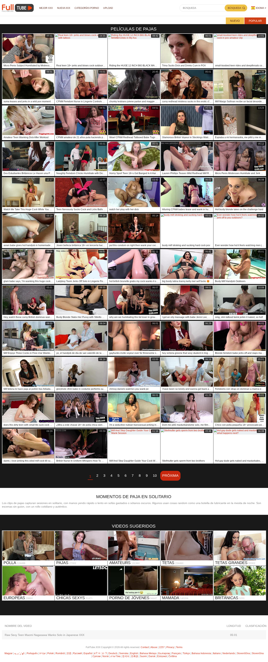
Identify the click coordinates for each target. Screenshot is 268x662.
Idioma (260, 8)
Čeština (173, 656)
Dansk (152, 656)
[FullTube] (18, 8)
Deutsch (112, 653)
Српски (97, 656)
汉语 (69, 653)
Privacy (170, 647)
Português (32, 653)
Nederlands (228, 653)
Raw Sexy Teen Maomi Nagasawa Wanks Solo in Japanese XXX (44, 634)
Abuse (153, 647)
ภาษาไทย (115, 656)
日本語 (134, 656)
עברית (42, 653)
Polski (50, 653)
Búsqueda (234, 8)
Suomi (143, 656)
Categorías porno (87, 8)
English (134, 653)
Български (164, 653)
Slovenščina (243, 653)
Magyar (9, 653)
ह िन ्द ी (100, 653)
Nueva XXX (63, 8)
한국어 (125, 656)
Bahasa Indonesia (201, 653)
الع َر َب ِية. (19, 653)
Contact (145, 647)
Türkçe (186, 653)
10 (155, 476)
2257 (162, 647)
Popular (255, 20)
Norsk (105, 656)
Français (176, 653)
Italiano (217, 653)
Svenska (123, 653)
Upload (108, 8)
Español (88, 653)
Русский (77, 653)
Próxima (170, 476)
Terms (179, 647)
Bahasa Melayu (148, 653)
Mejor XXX (46, 8)
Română (60, 653)
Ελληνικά (162, 656)
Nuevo (235, 20)
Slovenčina (258, 653)
